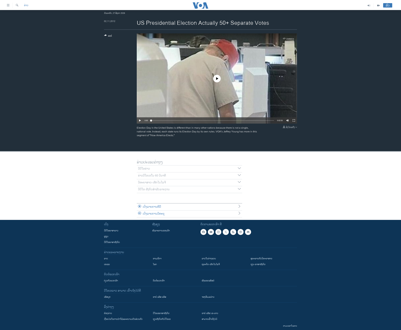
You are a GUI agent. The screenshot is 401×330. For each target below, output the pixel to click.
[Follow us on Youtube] (211, 232)
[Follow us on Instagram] (218, 232)
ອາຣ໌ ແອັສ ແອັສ (159, 297)
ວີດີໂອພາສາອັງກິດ (112, 242)
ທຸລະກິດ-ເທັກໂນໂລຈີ (211, 264)
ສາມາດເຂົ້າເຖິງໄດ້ (209, 319)
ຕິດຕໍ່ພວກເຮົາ (159, 280)
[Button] (108, 36)
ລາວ (106, 258)
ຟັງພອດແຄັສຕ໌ (208, 280)
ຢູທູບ (106, 236)
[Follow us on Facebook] (203, 232)
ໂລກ (155, 264)
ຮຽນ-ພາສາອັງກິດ (258, 264)
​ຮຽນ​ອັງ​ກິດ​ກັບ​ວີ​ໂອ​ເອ (162, 319)
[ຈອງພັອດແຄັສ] (248, 232)
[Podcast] (241, 232)
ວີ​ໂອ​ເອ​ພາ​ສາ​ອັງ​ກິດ (161, 313)
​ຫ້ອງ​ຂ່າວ (108, 313)
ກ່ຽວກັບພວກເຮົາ (111, 280)
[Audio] (369, 5)
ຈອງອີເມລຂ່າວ (208, 297)
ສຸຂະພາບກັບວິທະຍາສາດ (261, 258)
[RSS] (233, 232)
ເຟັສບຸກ (107, 297)
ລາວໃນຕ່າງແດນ (209, 258)
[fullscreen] (294, 120)
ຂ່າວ (26, 5)
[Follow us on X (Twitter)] (226, 232)
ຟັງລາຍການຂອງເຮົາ (161, 230)
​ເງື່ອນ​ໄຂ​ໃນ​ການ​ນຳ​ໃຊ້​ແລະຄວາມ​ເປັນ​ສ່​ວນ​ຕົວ (123, 319)
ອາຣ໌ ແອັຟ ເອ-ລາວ (210, 313)
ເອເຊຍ (107, 264)
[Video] (378, 5)
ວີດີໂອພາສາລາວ (111, 230)
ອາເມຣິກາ (157, 258)
